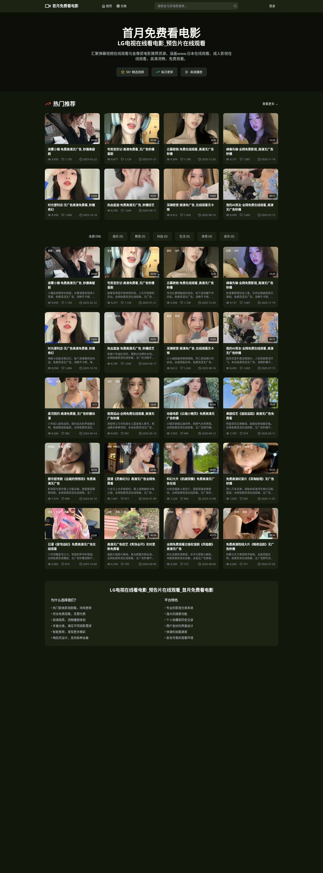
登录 (272, 6)
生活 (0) (184, 236)
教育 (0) (140, 236)
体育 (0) (207, 236)
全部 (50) (95, 236)
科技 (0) (162, 236)
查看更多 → (270, 104)
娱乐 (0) (118, 236)
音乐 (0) (229, 236)
